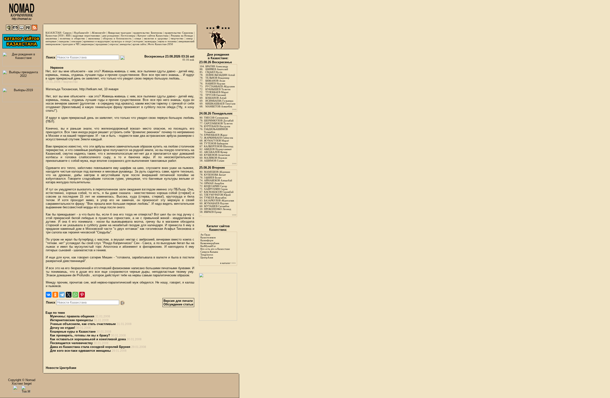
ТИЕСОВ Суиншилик (216, 117)
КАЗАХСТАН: (54, 32)
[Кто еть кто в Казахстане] (218, 319)
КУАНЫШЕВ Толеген (217, 89)
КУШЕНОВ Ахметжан (217, 154)
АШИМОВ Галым (214, 160)
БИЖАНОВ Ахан (215, 80)
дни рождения (110, 35)
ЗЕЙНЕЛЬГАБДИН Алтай (220, 74)
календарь (150, 41)
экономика (94, 38)
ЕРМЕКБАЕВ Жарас (216, 134)
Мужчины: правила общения (72, 316)
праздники (101, 44)
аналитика (51, 38)
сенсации (76, 41)
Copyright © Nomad (21, 380)
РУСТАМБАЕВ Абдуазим (220, 86)
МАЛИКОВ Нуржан (215, 157)
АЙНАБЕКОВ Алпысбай (218, 180)
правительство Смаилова (179, 32)
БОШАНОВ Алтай (215, 97)
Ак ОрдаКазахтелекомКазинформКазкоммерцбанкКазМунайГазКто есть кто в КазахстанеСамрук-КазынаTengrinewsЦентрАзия (215, 246)
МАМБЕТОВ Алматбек (218, 106)
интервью (51, 41)
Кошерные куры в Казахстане (73, 331)
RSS (68, 35)
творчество (177, 38)
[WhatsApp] (75, 295)
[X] (68, 295)
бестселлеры (128, 35)
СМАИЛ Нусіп (213, 72)
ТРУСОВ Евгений (215, 95)
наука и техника (167, 41)
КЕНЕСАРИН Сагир (215, 186)
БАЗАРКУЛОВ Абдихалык (219, 200)
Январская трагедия (119, 32)
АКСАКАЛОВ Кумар (216, 152)
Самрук (67, 32)
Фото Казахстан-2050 (160, 44)
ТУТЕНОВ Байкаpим (216, 143)
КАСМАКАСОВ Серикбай (219, 191)
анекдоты (125, 44)
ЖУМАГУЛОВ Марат (216, 140)
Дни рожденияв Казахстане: (218, 56)
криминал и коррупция (96, 41)
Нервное (56, 67)
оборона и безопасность (117, 38)
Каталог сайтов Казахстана (153, 35)
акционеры (87, 44)
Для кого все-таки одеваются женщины (80, 350)
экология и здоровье (156, 38)
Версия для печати (178, 301)
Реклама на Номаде (182, 35)
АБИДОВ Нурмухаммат (218, 149)
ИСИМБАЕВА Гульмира (219, 100)
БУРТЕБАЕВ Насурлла (217, 126)
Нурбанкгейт (81, 32)
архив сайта (139, 44)
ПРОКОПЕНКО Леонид (217, 209)
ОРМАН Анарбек (214, 183)
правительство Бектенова (147, 32)
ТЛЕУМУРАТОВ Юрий (217, 194)
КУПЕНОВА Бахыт (215, 174)
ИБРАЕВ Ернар (213, 211)
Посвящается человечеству (71, 343)
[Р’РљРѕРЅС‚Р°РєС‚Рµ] (48, 295)
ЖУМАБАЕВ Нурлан (216, 203)
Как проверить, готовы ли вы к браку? (80, 335)
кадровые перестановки (86, 35)
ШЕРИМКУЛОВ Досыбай (219, 120)
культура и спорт (121, 41)
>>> (234, 109)
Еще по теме (55, 312)
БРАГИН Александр (216, 66)
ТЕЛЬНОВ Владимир (217, 77)
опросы (113, 44)
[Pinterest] (82, 295)
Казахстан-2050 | (56, 35)
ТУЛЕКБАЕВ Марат (217, 92)
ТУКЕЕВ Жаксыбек (215, 197)
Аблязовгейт (99, 32)
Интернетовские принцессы (71, 320)
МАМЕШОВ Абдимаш (217, 171)
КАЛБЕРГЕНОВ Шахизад (218, 146)
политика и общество (72, 38)
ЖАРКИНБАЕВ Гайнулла (218, 137)
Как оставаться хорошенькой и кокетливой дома (88, 339)
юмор (189, 38)
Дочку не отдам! (62, 328)
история (138, 41)
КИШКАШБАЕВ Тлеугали (220, 103)
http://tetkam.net (90, 89)
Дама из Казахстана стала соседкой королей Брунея (90, 347)
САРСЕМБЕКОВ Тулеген (218, 123)
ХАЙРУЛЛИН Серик (216, 189)
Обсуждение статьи (178, 304)
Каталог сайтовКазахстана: (218, 227)
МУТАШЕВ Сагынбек (216, 206)
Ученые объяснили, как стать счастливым (83, 324)
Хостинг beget (22, 383)
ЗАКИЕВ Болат (212, 177)
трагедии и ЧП (70, 44)
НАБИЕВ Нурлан (215, 83)
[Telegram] (62, 295)
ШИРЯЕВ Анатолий (216, 69)
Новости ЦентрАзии (61, 368)
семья (137, 38)
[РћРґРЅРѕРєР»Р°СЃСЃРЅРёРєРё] (55, 295)
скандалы (63, 41)
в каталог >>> (228, 263)
